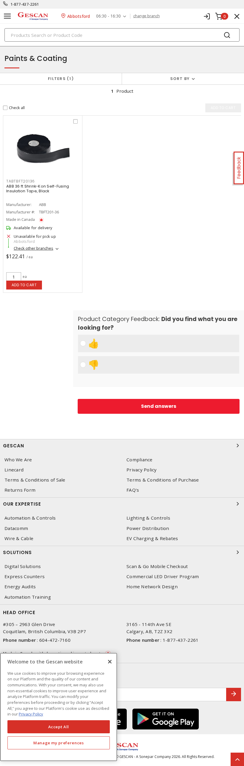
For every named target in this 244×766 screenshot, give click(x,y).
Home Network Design (152, 586)
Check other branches (33, 248)
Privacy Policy (141, 470)
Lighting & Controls (148, 518)
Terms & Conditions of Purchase (162, 480)
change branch (146, 16)
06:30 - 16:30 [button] (108, 16)
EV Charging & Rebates (152, 538)
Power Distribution (147, 528)
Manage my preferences (58, 742)
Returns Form (19, 490)
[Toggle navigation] (7, 16)
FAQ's (132, 490)
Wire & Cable (18, 538)
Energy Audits (20, 586)
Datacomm (16, 528)
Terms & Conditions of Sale (34, 480)
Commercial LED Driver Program (162, 576)
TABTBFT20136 (20, 181)
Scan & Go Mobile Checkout (157, 566)
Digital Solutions (22, 566)
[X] (109, 661)
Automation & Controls (30, 518)
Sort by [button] (180, 78)
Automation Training (27, 597)
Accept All (58, 726)
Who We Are (18, 460)
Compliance (139, 460)
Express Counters (24, 576)
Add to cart (24, 284)
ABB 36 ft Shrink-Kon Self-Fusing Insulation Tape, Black (37, 189)
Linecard (14, 470)
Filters (59, 78)
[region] (58, 707)
